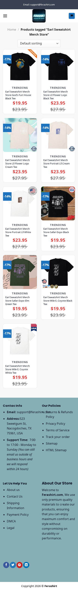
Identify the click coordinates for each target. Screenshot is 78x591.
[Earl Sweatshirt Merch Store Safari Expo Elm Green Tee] (20, 272)
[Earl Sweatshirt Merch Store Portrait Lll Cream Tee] (58, 135)
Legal (10, 528)
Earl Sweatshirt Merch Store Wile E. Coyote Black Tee (57, 301)
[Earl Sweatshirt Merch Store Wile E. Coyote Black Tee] (58, 272)
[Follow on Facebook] (6, 565)
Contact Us (15, 496)
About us (13, 490)
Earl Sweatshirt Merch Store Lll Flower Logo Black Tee (55, 95)
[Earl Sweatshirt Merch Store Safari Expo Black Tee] (58, 203)
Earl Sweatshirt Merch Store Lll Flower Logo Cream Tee (17, 163)
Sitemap (52, 443)
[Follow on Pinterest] (19, 565)
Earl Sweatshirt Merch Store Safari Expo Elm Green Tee (17, 301)
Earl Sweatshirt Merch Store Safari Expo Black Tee (56, 232)
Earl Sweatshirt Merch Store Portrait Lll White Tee (18, 232)
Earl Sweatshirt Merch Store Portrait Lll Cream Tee (56, 163)
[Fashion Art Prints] (39, 16)
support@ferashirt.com (34, 412)
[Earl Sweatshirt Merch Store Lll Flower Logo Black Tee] (58, 66)
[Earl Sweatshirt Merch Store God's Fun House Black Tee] (20, 66)
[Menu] (5, 15)
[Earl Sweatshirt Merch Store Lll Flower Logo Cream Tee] (20, 135)
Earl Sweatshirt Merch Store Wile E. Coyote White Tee (17, 369)
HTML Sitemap (56, 450)
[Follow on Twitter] (13, 565)
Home (11, 29)
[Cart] (72, 16)
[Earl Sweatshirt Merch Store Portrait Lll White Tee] (20, 203)
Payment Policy (18, 514)
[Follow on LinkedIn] (26, 565)
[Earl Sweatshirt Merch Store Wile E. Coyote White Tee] (20, 341)
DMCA (11, 521)
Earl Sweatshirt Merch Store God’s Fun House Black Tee (18, 95)
